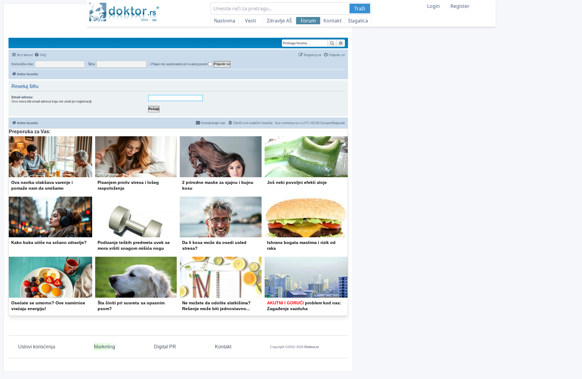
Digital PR (165, 346)
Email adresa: (22, 97)
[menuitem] (40, 55)
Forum (308, 20)
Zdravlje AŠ (279, 20)
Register (460, 6)
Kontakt (332, 20)
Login (433, 6)
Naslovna (224, 20)
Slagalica (358, 20)
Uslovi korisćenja (36, 346)
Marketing (104, 346)
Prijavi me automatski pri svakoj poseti (179, 64)
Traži (359, 8)
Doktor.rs (311, 347)
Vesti (250, 20)
